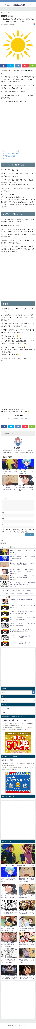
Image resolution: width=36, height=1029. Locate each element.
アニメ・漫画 (4, 16)
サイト (4, 524)
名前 (3, 513)
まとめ (5, 158)
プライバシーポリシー (17, 1025)
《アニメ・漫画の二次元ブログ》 (18, 418)
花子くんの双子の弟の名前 (10, 153)
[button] (16, 151)
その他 (11, 16)
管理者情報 (8, 1025)
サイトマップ (27, 1025)
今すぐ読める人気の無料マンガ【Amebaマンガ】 (15, 720)
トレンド (4, 712)
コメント (4, 498)
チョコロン (18, 448)
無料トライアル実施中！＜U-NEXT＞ (11, 760)
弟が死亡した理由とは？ (10, 156)
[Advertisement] (18, 127)
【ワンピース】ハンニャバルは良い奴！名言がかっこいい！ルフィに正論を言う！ (17, 590)
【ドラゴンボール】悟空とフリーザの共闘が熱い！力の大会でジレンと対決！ (19, 593)
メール (4, 518)
